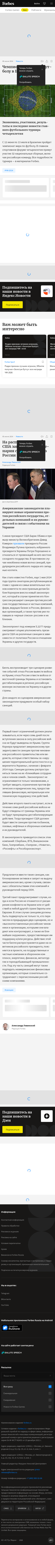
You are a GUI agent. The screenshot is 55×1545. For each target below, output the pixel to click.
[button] (51, 3)
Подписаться (12, 304)
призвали (18, 543)
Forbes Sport (10, 362)
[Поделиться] (46, 61)
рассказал (42, 1346)
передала (26, 1475)
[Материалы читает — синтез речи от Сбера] (42, 61)
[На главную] (8, 3)
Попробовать (25, 82)
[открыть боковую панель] (44, 3)
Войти (37, 3)
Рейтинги (36, 9)
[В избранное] (51, 61)
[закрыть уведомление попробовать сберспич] (42, 69)
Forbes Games (16, 9)
